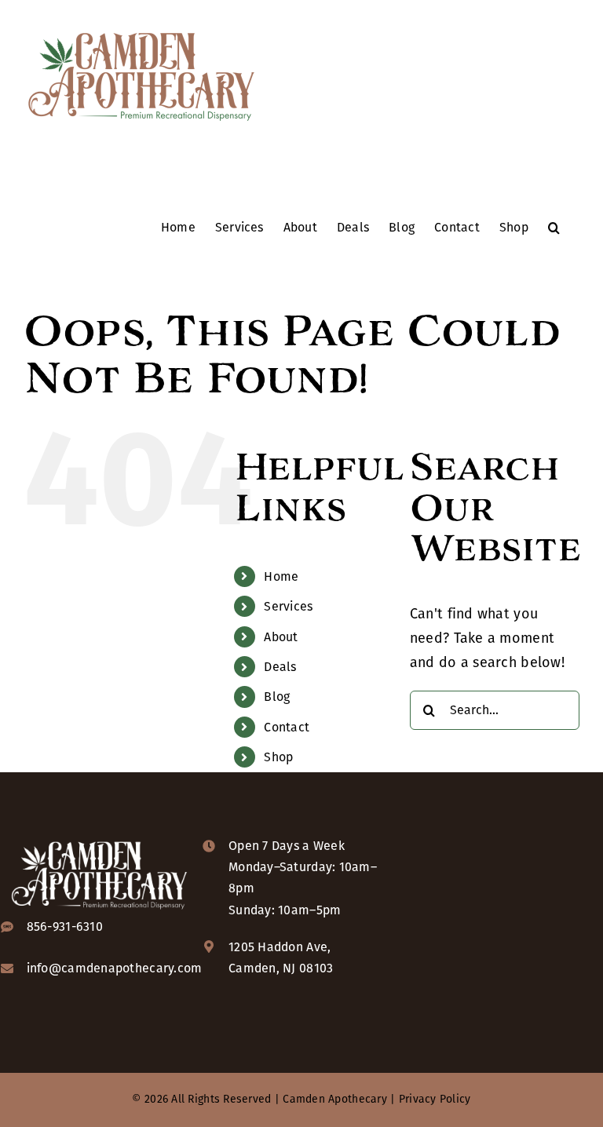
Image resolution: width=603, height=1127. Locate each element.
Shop (278, 757)
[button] (554, 226)
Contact (286, 727)
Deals (280, 666)
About (281, 636)
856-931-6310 (65, 926)
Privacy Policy (435, 1099)
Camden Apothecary (335, 1099)
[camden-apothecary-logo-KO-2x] (99, 842)
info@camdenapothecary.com (115, 968)
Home (281, 576)
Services (288, 606)
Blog (277, 696)
